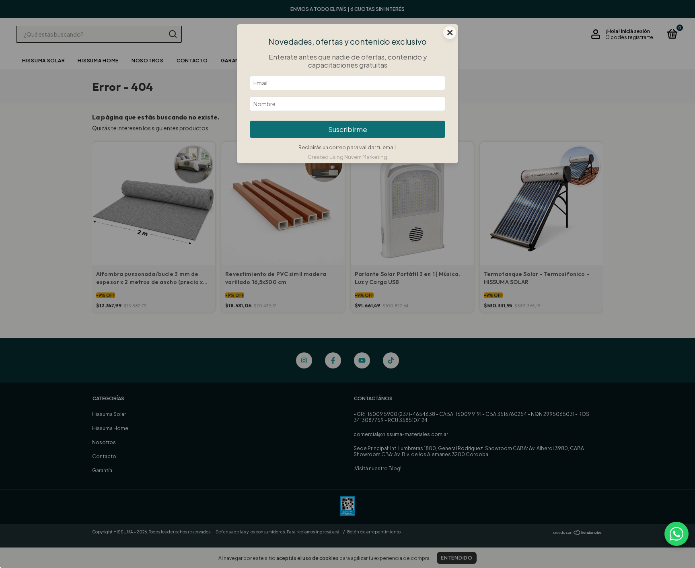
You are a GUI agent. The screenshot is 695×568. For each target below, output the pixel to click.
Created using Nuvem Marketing (347, 157)
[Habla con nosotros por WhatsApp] (676, 534)
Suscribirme (347, 129)
